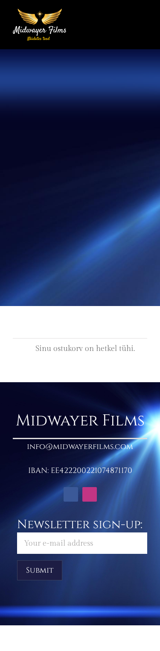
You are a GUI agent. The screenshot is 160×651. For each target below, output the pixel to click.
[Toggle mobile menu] (143, 21)
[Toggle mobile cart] (128, 21)
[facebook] (71, 494)
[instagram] (89, 494)
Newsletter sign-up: (80, 524)
